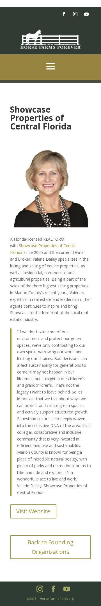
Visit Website (33, 511)
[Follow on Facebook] (63, 14)
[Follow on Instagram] (75, 14)
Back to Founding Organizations (50, 547)
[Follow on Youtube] (86, 14)
